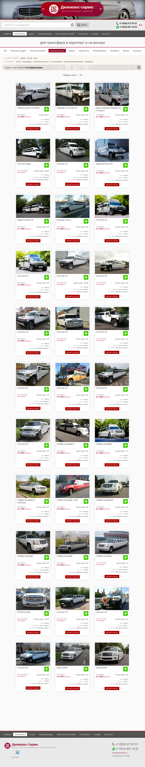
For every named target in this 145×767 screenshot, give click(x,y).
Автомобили (19, 34)
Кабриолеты (84, 50)
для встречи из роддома (41, 61)
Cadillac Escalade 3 (104, 500)
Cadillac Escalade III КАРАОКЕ (26, 501)
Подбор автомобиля (23, 67)
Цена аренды (21, 114)
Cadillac (23, 58)
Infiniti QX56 (62, 667)
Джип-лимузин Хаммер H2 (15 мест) (108, 109)
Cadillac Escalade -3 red (67, 500)
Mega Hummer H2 (104, 163)
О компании (83, 34)
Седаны (72, 50)
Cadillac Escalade (104, 444)
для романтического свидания (73, 61)
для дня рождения (56, 61)
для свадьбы (89, 61)
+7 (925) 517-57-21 (128, 23)
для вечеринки (27, 61)
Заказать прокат (33, 129)
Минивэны (114, 50)
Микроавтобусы (100, 50)
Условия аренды (45, 34)
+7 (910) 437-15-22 (128, 27)
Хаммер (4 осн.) (64, 219)
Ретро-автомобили (38, 50)
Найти (84, 24)
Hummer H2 (62, 163)
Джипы (126, 50)
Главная (7, 34)
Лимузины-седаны (18, 50)
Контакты (106, 34)
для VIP (18, 61)
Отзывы (95, 34)
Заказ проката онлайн (64, 34)
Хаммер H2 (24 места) (67, 107)
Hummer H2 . (23, 332)
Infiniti (35, 58)
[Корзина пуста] (140, 24)
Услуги (31, 34)
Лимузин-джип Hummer (28, 107)
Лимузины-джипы (57, 50)
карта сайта (15, 757)
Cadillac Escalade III (65, 444)
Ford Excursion (23, 612)
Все (5, 50)
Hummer (29, 58)
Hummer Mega (24, 163)
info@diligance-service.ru (119, 752)
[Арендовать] (46, 109)
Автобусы (137, 50)
